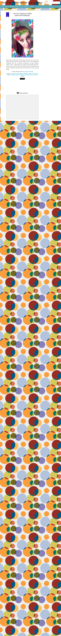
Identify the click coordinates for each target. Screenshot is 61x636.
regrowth (13, 75)
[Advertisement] (47, 37)
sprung (30, 75)
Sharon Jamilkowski (29, 71)
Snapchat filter (22, 75)
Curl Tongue (12, 73)
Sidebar (21, 6)
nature (36, 73)
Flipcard (7, 6)
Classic (2, 6)
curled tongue (19, 73)
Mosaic (16, 6)
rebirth (8, 75)
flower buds (25, 73)
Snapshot (26, 6)
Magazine (12, 6)
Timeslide (31, 6)
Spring (27, 75)
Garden (33, 73)
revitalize (17, 75)
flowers (29, 73)
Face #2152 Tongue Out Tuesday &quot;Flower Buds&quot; (22, 14)
